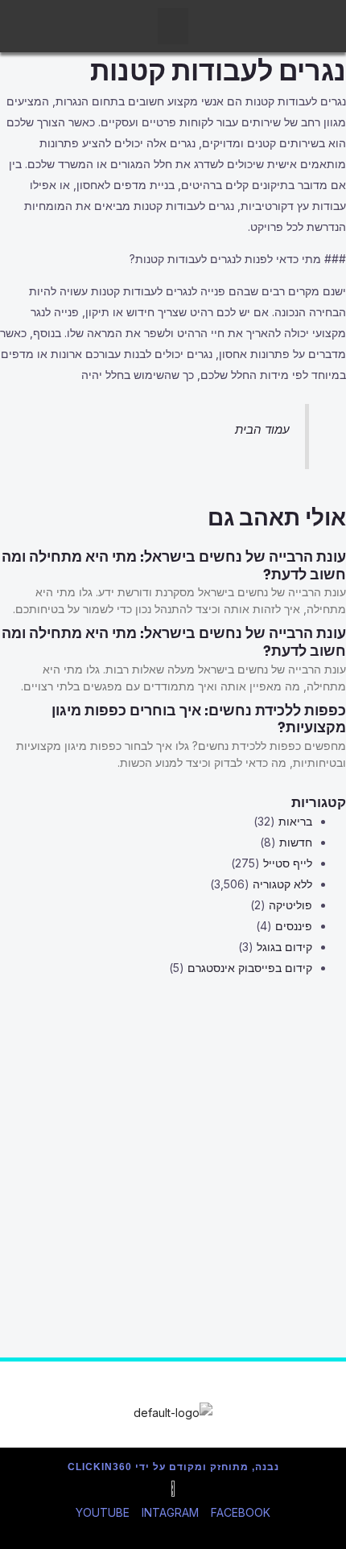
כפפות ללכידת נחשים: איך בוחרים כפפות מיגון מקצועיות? (198, 719)
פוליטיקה (290, 905)
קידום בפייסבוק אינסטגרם (249, 967)
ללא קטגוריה (282, 884)
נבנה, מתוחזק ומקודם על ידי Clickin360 (173, 1467)
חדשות (295, 842)
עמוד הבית (262, 429)
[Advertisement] (173, 1184)
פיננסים (293, 926)
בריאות (295, 821)
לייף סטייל (287, 863)
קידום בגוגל (284, 947)
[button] (173, 26)
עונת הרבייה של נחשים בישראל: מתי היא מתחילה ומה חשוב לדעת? (174, 565)
